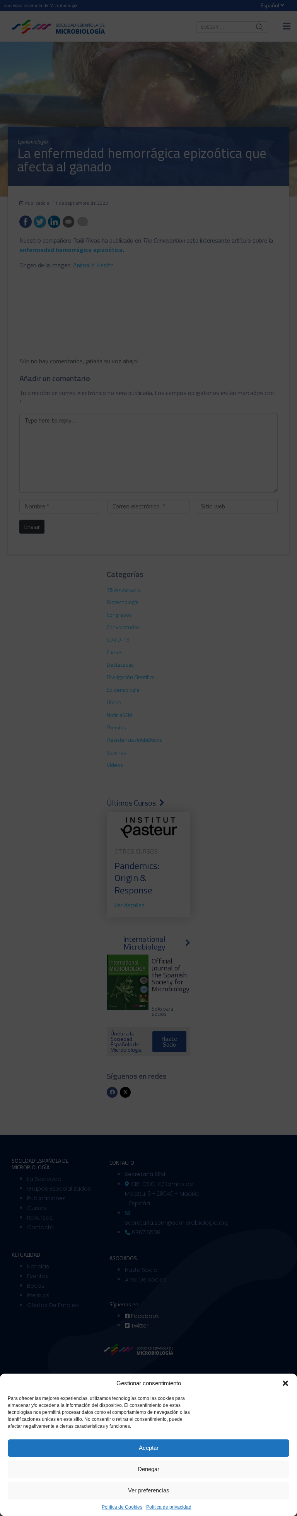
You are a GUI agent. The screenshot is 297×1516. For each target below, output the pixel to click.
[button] (285, 1383)
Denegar (148, 1469)
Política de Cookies (122, 1507)
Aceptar (149, 1447)
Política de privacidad (168, 1507)
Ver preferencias (148, 1490)
